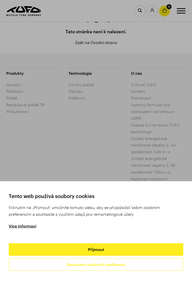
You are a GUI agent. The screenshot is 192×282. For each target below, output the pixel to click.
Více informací (22, 226)
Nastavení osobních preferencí (96, 264)
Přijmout (96, 249)
